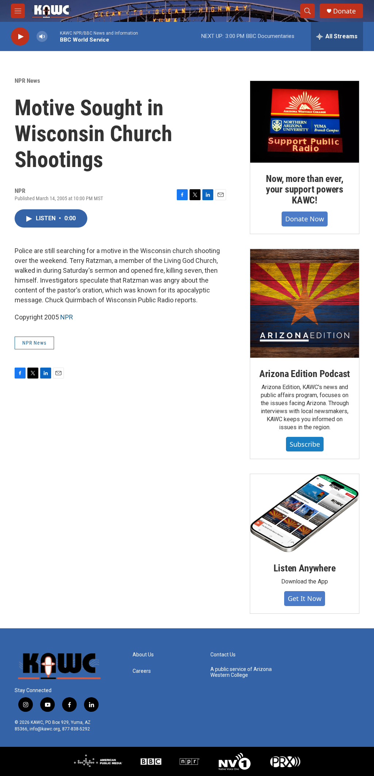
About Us (143, 654)
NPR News (27, 80)
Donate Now (304, 218)
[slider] (54, 36)
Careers (142, 671)
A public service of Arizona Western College (241, 672)
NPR (66, 317)
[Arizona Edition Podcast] (304, 303)
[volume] (42, 36)
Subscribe (305, 444)
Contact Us (223, 654)
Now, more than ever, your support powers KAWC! (304, 189)
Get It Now (304, 598)
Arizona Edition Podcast (304, 373)
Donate (344, 11)
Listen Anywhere (304, 568)
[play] (20, 36)
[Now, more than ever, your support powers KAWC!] (304, 122)
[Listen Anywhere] (304, 513)
